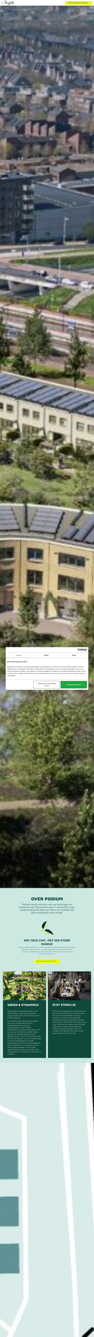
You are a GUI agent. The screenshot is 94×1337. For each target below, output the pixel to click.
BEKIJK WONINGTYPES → (47, 961)
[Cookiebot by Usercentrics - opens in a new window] (79, 649)
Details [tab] (46, 655)
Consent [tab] (19, 655)
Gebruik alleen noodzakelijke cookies (46, 685)
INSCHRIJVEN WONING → (79, 3)
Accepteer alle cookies (74, 684)
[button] (2, 3)
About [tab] (74, 655)
